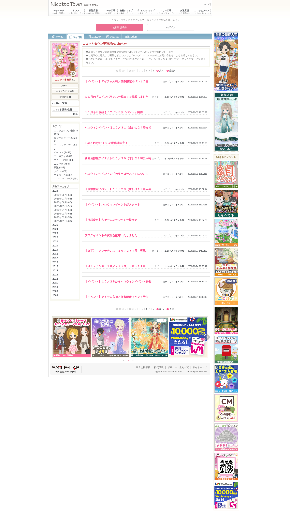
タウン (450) (60, 171)
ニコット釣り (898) (64, 160)
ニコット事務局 (63, 79)
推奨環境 (159, 367)
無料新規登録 (119, 27)
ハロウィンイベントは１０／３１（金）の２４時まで (118, 127)
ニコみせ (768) (62, 163)
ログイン (170, 27)
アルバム (114, 36)
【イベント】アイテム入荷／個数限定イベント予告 (116, 81)
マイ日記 (77, 37)
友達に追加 (131, 36)
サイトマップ (200, 367)
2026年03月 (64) (63, 213)
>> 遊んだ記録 (59, 103)
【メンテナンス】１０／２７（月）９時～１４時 (115, 266)
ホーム (59, 36)
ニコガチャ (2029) (63, 156)
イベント (180, 81)
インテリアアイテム (174, 158)
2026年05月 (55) (63, 206)
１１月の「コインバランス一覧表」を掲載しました (116, 96)
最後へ (172, 70)
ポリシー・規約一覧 (178, 367)
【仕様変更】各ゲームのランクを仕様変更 (111, 219)
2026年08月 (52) (63, 195)
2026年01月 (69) (63, 221)
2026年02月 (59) (63, 217)
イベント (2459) (62, 152)
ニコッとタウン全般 (174, 97)
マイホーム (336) (63, 175)
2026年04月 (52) (63, 210)
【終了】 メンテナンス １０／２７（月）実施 (115, 250)
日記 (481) (59, 167)
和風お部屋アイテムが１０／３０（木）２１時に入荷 (118, 158)
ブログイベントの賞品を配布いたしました (111, 235)
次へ (161, 70)
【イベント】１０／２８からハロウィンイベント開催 (118, 281)
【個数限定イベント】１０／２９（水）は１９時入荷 (118, 189)
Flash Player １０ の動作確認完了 (106, 142)
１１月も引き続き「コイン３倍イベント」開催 (114, 112)
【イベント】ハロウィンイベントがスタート (112, 204)
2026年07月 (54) (63, 198)
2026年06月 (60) (63, 202)
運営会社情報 (143, 367)
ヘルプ (206, 4)
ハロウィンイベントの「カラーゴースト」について (116, 173)
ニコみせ (96, 36)
